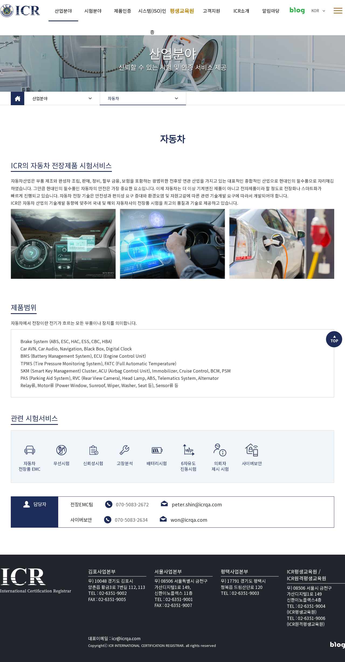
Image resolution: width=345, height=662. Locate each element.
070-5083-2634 (131, 519)
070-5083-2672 (132, 504)
